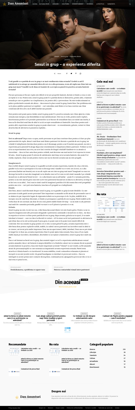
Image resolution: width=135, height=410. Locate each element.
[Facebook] (67, 73)
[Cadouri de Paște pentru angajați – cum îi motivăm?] (117, 303)
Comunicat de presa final (107, 121)
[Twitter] (71, 73)
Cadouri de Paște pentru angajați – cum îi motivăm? (117, 317)
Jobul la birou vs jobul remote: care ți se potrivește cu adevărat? (17, 318)
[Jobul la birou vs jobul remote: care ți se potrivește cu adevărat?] (111, 232)
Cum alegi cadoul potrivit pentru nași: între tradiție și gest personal (51, 318)
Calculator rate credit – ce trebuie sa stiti (31, 349)
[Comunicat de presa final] (14, 372)
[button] (130, 4)
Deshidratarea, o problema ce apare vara (28, 270)
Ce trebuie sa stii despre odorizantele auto (84, 317)
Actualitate (101, 86)
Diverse (99, 169)
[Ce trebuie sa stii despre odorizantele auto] (84, 303)
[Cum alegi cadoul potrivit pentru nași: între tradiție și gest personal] (51, 303)
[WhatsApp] (80, 73)
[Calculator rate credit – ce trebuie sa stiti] (111, 204)
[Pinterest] (76, 73)
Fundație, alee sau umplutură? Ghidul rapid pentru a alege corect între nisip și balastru (111, 155)
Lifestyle (56, 56)
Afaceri (99, 118)
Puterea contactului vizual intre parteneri (72, 270)
